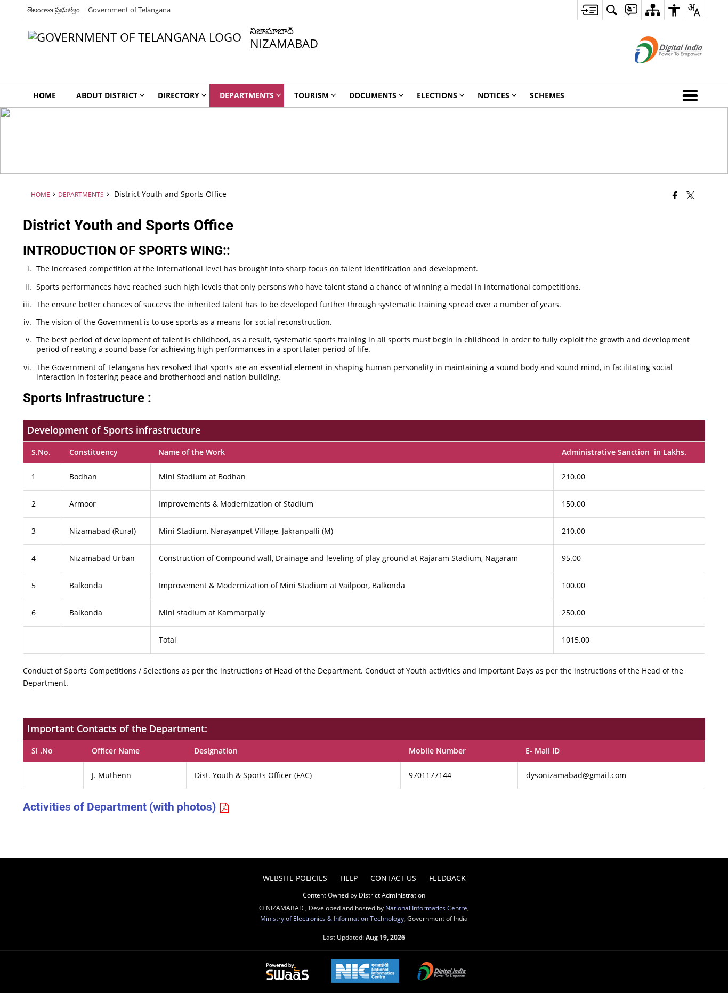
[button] (692, 95)
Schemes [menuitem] (547, 95)
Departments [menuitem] (247, 95)
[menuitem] (589, 10)
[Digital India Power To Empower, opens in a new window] (441, 972)
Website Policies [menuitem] (295, 878)
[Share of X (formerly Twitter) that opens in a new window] (690, 195)
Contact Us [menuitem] (393, 878)
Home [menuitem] (44, 95)
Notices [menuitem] (493, 95)
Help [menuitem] (349, 878)
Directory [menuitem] (178, 95)
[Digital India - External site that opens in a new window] (655, 72)
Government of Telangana (129, 9)
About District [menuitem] (106, 95)
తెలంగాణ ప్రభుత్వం (53, 9)
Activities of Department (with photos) (121, 806)
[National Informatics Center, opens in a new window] (365, 972)
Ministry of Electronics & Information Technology (332, 918)
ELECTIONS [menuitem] (437, 95)
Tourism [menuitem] (311, 95)
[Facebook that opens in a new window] (675, 195)
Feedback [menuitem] (447, 878)
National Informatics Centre (426, 907)
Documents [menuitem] (373, 95)
